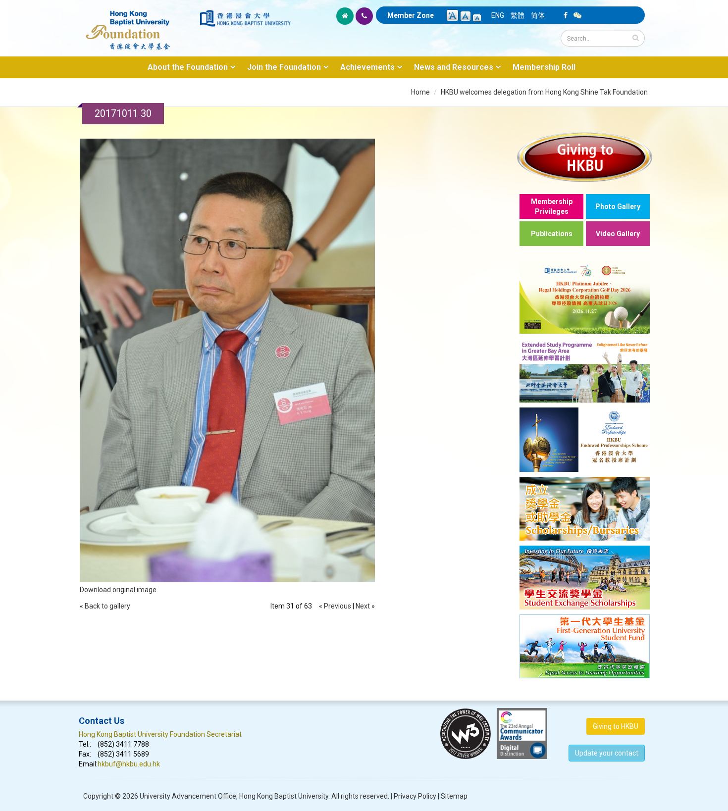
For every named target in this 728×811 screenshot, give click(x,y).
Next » (365, 606)
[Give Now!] (584, 157)
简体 (538, 15)
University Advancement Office (188, 796)
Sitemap (454, 796)
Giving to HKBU (615, 726)
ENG (497, 15)
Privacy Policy (415, 796)
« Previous (335, 606)
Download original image (118, 590)
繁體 (517, 15)
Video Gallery (618, 234)
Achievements (367, 67)
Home (420, 92)
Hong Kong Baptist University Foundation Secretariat (160, 734)
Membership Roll (544, 67)
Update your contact (606, 753)
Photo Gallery (617, 206)
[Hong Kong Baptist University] (245, 18)
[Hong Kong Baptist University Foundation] (138, 25)
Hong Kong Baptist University (283, 796)
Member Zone (410, 15)
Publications (551, 234)
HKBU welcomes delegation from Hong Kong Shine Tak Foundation (544, 92)
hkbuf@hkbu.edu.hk (129, 764)
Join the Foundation (284, 67)
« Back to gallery (105, 606)
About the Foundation (188, 67)
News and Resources (453, 67)
